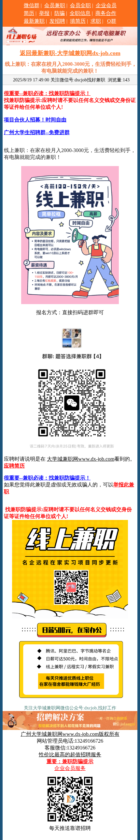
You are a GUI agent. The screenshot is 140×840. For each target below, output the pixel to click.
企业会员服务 (70, 768)
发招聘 (57, 21)
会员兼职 (54, 5)
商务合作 (105, 13)
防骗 (59, 13)
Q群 (111, 21)
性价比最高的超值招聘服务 (70, 754)
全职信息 (80, 13)
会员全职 (80, 5)
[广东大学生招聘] (70, 701)
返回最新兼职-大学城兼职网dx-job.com (70, 53)
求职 (96, 21)
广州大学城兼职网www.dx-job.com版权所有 (70, 734)
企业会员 (106, 5)
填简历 (78, 21)
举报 (44, 13)
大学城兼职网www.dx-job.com (80, 459)
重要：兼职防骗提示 (70, 761)
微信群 (31, 5)
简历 (29, 13)
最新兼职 (34, 21)
